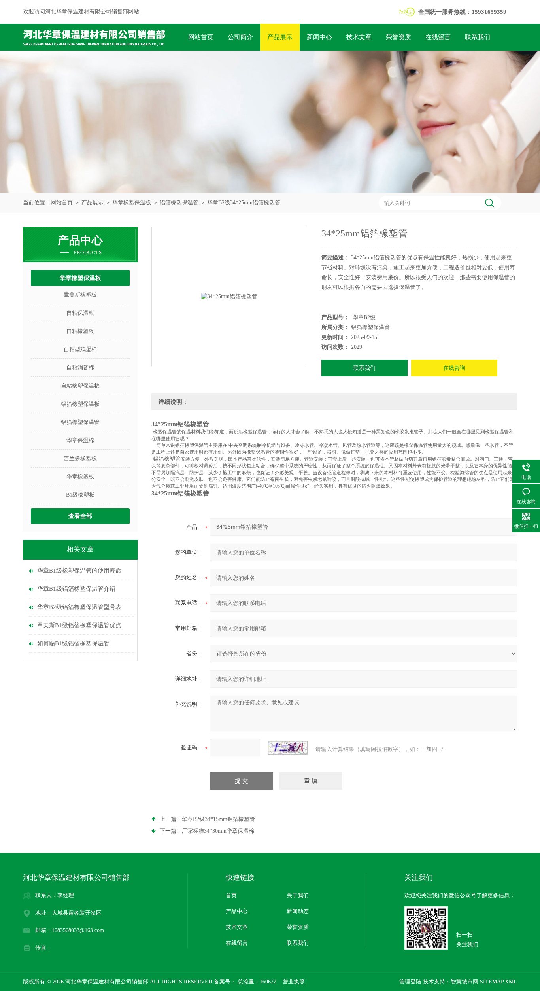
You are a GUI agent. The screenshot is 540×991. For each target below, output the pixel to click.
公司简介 (240, 37)
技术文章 (359, 37)
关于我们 (298, 895)
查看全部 (80, 516)
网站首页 (200, 37)
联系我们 (477, 37)
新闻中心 (319, 37)
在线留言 (438, 37)
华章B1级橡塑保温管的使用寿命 (79, 570)
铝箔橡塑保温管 (179, 203)
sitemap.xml (498, 982)
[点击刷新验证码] (288, 748)
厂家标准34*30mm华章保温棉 (218, 831)
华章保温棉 (80, 440)
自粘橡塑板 (80, 331)
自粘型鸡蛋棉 (80, 349)
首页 (231, 895)
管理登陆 (410, 982)
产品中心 (237, 911)
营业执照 (294, 982)
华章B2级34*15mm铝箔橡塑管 (218, 819)
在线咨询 (454, 368)
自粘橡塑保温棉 (80, 386)
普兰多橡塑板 (80, 458)
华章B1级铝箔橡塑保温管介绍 (76, 589)
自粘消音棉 (80, 368)
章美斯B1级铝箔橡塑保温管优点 (79, 625)
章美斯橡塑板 (80, 295)
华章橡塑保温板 (131, 203)
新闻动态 (298, 911)
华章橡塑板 (80, 477)
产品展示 (280, 37)
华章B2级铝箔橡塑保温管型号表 (79, 607)
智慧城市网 (464, 982)
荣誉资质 (398, 37)
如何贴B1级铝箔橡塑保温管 (73, 643)
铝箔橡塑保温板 (80, 404)
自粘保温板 (80, 313)
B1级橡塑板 (80, 495)
